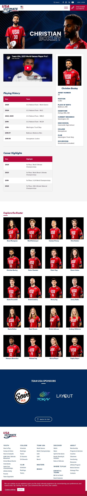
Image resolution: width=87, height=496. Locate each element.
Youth (6, 445)
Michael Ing (33, 358)
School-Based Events (9, 461)
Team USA (41, 445)
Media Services (74, 468)
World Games (41, 448)
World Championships (43, 451)
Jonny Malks (75, 299)
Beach (39, 459)
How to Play (7, 448)
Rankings (23, 451)
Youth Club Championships (8, 467)
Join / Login (81, 2)
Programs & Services (76, 451)
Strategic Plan (74, 470)
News (55, 451)
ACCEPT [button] (20, 489)
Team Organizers (8, 476)
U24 (38, 454)
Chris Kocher (75, 241)
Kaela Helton (12, 329)
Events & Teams (57, 472)
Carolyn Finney (54, 241)
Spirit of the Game (59, 454)
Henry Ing (54, 299)
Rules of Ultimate (59, 461)
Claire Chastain (33, 270)
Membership (74, 448)
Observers (73, 456)
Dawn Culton (75, 270)
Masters (40, 465)
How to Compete (8, 454)
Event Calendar (58, 478)
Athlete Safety (7, 471)
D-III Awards (23, 459)
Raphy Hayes (74, 358)
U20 (38, 456)
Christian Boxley (12, 270)
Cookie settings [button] (10, 489)
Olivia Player (54, 358)
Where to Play (60, 466)
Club (22, 465)
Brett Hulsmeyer (33, 241)
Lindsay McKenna (75, 329)
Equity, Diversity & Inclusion (59, 457)
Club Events (7, 464)
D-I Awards (23, 456)
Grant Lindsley (33, 299)
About (73, 445)
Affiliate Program (75, 465)
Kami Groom (33, 329)
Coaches (72, 454)
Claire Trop (54, 270)
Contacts (73, 473)
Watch (55, 448)
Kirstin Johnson (54, 329)
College (23, 445)
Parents (5, 474)
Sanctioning (73, 459)
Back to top (45, 419)
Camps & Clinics (8, 451)
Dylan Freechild (12, 299)
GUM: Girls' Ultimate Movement (9, 457)
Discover (58, 445)
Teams (22, 454)
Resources (73, 462)
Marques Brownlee (12, 358)
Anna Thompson (12, 241)
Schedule (23, 448)
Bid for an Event (58, 475)
